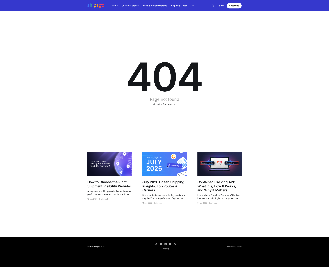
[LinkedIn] (165, 244)
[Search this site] (213, 6)
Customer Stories (130, 5)
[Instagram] (175, 244)
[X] (156, 244)
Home (115, 5)
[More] (193, 6)
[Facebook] (161, 244)
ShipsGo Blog (92, 246)
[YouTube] (170, 244)
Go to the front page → (164, 104)
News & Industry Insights (155, 5)
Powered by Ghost (234, 246)
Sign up (166, 249)
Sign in (220, 5)
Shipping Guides (179, 5)
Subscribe (234, 5)
